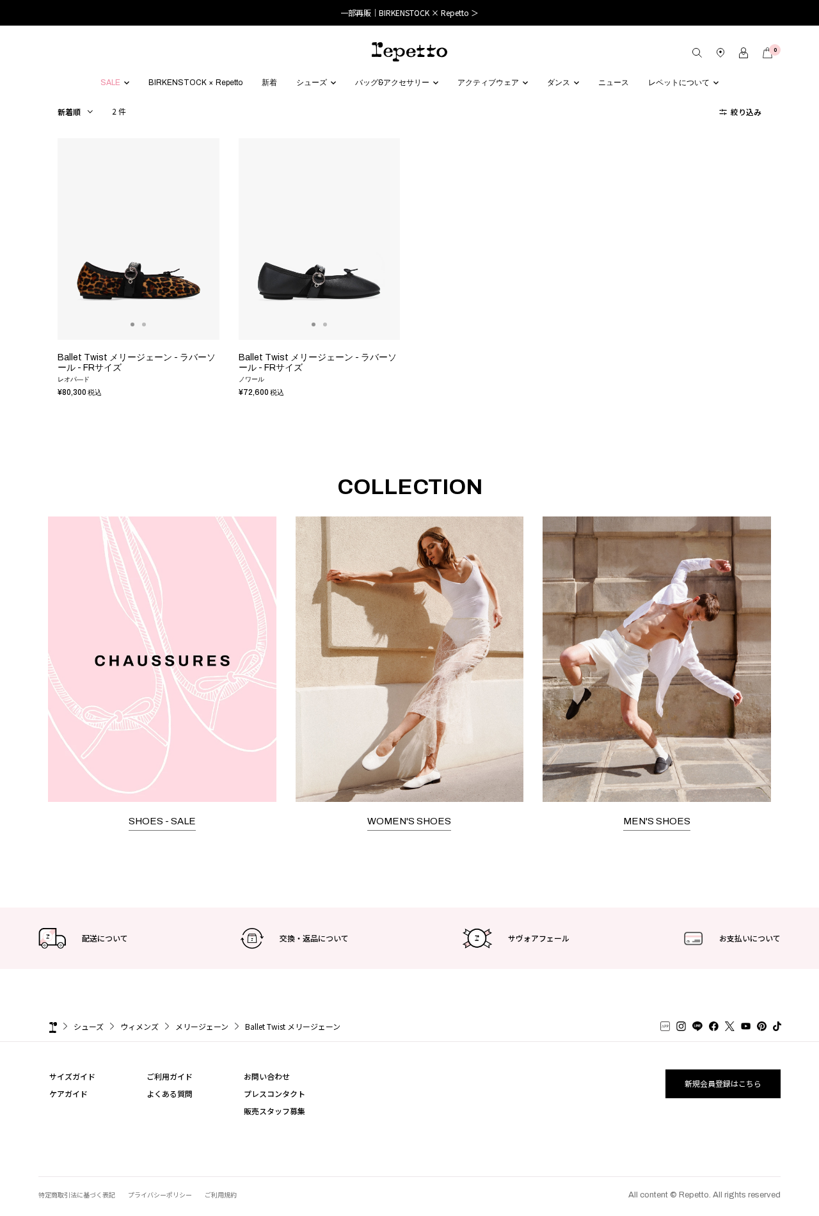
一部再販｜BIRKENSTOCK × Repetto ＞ (409, 12)
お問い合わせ (267, 1076)
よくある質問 (170, 1093)
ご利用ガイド (170, 1076)
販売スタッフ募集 (274, 1110)
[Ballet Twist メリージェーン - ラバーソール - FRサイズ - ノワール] (320, 239)
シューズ (89, 1026)
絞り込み (745, 111)
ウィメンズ (139, 1026)
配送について (105, 937)
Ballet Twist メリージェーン (292, 1026)
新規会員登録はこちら (723, 1083)
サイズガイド (72, 1076)
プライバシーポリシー (160, 1194)
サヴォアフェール (538, 937)
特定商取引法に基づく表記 (76, 1194)
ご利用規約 (221, 1194)
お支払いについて (750, 937)
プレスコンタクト (274, 1093)
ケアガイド (68, 1093)
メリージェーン (201, 1026)
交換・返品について (314, 937)
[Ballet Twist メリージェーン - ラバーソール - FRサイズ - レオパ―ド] (138, 239)
